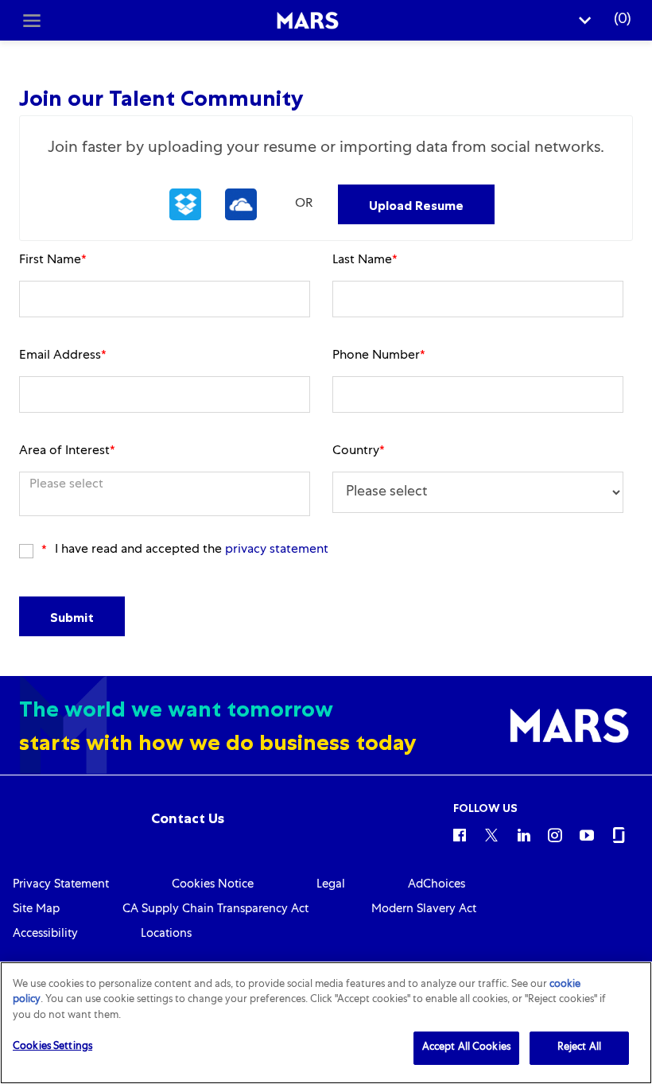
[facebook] (459, 834)
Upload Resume (416, 205)
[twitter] (491, 834)
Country (358, 451)
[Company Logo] (307, 20)
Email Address (63, 356)
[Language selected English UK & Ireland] (585, 20)
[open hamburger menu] (32, 20)
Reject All (579, 1048)
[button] (185, 204)
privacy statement (276, 550)
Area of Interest (67, 451)
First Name (53, 260)
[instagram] (555, 834)
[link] (187, 818)
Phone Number (378, 356)
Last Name (365, 260)
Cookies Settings (52, 1047)
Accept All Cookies (466, 1048)
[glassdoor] (618, 834)
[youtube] (586, 834)
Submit (72, 617)
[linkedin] (523, 834)
